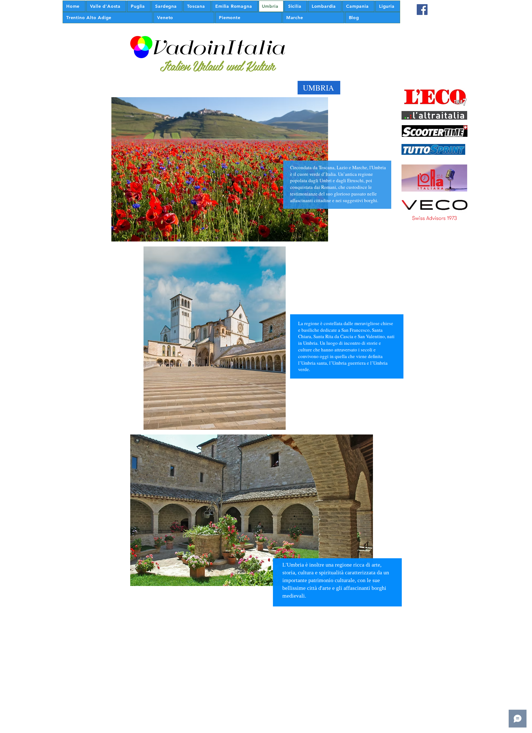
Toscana (326, 167)
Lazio (342, 167)
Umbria (379, 167)
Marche (359, 167)
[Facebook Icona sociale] (422, 9)
